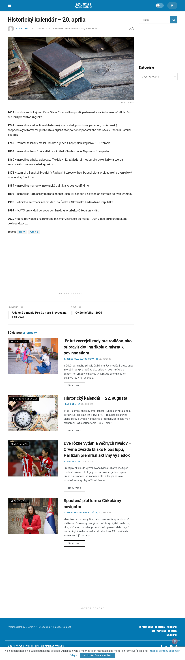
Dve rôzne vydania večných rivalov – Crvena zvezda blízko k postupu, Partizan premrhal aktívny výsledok (97, 449)
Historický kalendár (84, 28)
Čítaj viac (76, 386)
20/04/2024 (43, 28)
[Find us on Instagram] (166, 646)
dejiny (22, 232)
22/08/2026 (104, 359)
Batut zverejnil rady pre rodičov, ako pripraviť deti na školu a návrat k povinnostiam (98, 347)
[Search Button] (173, 19)
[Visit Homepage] (83, 5)
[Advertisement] (71, 265)
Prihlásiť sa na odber (98, 655)
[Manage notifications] (175, 641)
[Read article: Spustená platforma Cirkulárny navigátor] (33, 516)
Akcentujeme (61, 28)
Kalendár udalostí (62, 627)
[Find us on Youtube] (171, 646)
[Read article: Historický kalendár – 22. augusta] (33, 413)
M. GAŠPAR (70, 461)
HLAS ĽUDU (23, 28)
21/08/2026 (86, 461)
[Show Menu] (9, 5)
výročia (34, 232)
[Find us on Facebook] (161, 646)
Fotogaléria (44, 627)
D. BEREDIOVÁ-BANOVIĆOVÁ (79, 359)
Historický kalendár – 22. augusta (95, 398)
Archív (31, 627)
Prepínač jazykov (16, 627)
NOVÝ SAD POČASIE (158, 44)
